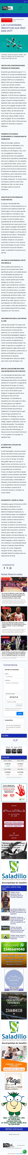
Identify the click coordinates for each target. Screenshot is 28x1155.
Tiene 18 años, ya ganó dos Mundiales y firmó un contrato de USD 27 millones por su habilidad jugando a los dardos (14, 653)
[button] (14, 1)
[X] (19, 1)
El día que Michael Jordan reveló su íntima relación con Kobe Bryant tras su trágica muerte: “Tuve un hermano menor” (14, 625)
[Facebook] (22, 1)
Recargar (19, 705)
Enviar (20, 713)
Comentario (7, 680)
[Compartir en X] (7, 568)
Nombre (6, 673)
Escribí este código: (10, 693)
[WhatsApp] (16, 1)
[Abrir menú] (3, 15)
